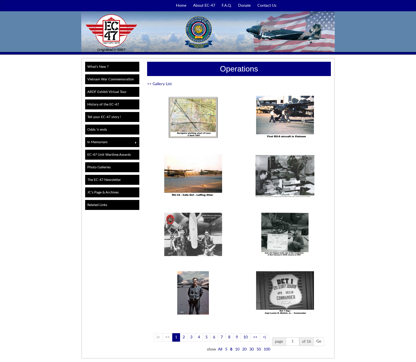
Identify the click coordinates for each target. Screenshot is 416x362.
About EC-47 (204, 6)
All (220, 349)
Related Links (97, 205)
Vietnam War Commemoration (110, 79)
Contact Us (266, 6)
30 (251, 349)
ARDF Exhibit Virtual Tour (107, 92)
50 (259, 349)
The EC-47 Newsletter (104, 180)
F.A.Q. (227, 6)
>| (264, 337)
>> (255, 337)
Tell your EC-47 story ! (104, 117)
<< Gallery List (159, 84)
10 (245, 337)
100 (267, 349)
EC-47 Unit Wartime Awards (109, 154)
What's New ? (98, 66)
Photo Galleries (99, 167)
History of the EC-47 (103, 104)
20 (244, 349)
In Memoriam (96, 142)
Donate (244, 6)
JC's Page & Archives (103, 192)
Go (318, 341)
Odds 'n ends (97, 129)
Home (181, 6)
